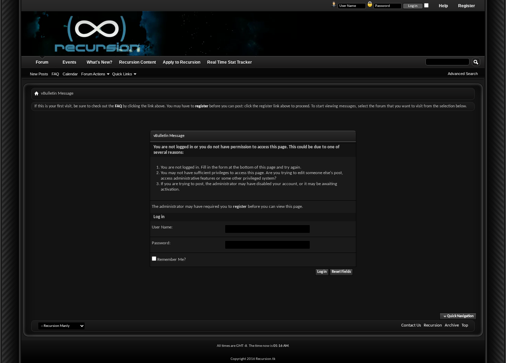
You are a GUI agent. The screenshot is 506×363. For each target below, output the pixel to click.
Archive (452, 325)
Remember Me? (171, 259)
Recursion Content (137, 62)
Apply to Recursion (181, 62)
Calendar (70, 74)
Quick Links (122, 74)
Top (465, 325)
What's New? (99, 62)
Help (443, 5)
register (240, 206)
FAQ (55, 74)
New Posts (39, 74)
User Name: (162, 227)
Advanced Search (463, 74)
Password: (161, 243)
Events (69, 62)
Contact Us (411, 325)
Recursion (433, 325)
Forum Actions (93, 74)
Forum (42, 62)
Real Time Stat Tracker (229, 62)
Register (466, 5)
